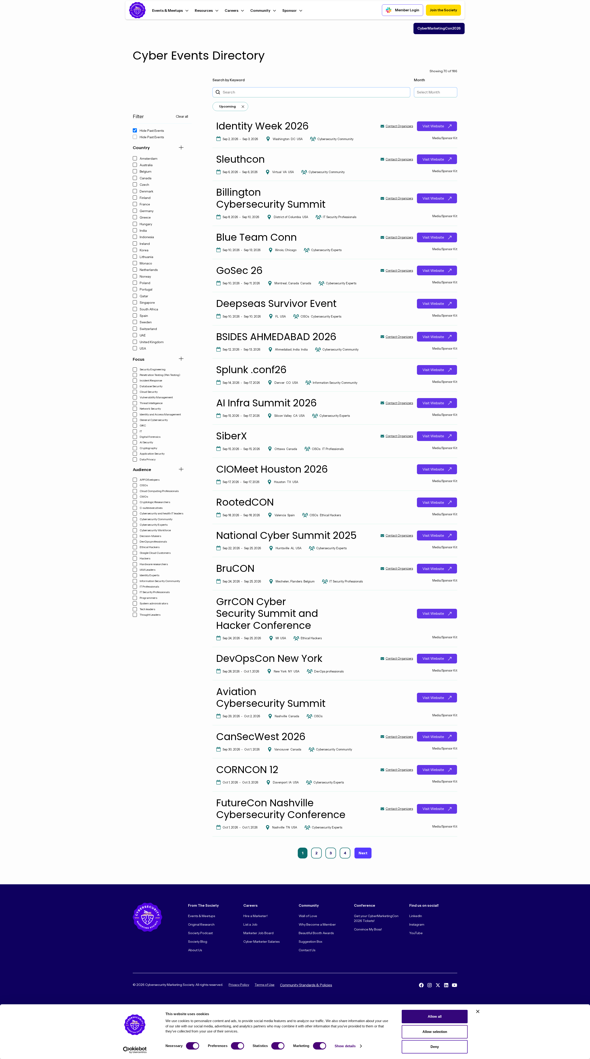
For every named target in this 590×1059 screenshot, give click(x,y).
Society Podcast (200, 933)
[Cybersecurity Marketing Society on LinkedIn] (446, 985)
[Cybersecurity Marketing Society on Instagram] (429, 985)
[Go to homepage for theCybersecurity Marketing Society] (147, 917)
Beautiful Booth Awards (316, 933)
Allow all (435, 1016)
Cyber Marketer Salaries (261, 941)
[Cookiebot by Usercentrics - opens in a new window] (135, 1050)
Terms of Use (264, 985)
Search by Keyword (228, 80)
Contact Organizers (399, 126)
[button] (170, 10)
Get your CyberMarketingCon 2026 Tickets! (376, 918)
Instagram (416, 924)
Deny (435, 1047)
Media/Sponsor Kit (444, 138)
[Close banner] (477, 1011)
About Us (195, 950)
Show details (345, 1046)
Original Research (201, 924)
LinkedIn (415, 916)
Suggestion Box (310, 941)
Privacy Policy (239, 985)
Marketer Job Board (258, 933)
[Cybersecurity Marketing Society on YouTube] (454, 985)
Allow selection (434, 1032)
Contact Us (307, 950)
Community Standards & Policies (306, 985)
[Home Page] (137, 10)
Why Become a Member (317, 924)
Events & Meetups (201, 916)
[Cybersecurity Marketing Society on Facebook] (421, 985)
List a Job (250, 924)
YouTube (416, 933)
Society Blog (197, 941)
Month (419, 80)
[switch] (237, 1046)
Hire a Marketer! (255, 916)
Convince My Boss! (368, 929)
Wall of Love (308, 916)
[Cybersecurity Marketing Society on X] (438, 985)
